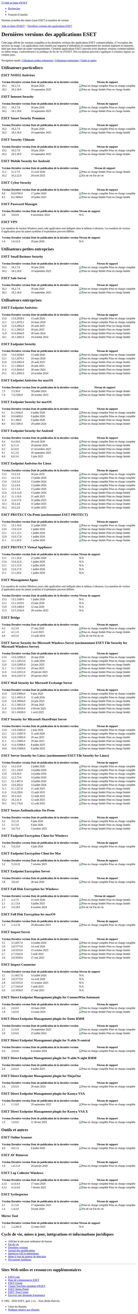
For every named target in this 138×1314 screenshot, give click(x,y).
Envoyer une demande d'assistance (26, 1295)
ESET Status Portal (18, 1289)
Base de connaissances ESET (23, 1280)
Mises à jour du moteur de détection (27, 1256)
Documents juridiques (19, 1259)
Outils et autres (88, 60)
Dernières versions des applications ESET (50, 26)
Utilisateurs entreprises (67, 60)
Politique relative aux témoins (23, 1309)
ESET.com (14, 1277)
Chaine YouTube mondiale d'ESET (26, 1286)
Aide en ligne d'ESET (13, 26)
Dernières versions (18, 1247)
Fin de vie (13, 1244)
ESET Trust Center (18, 1292)
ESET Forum (15, 1283)
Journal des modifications (21, 1250)
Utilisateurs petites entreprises (37, 60)
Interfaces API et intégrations (23, 1253)
